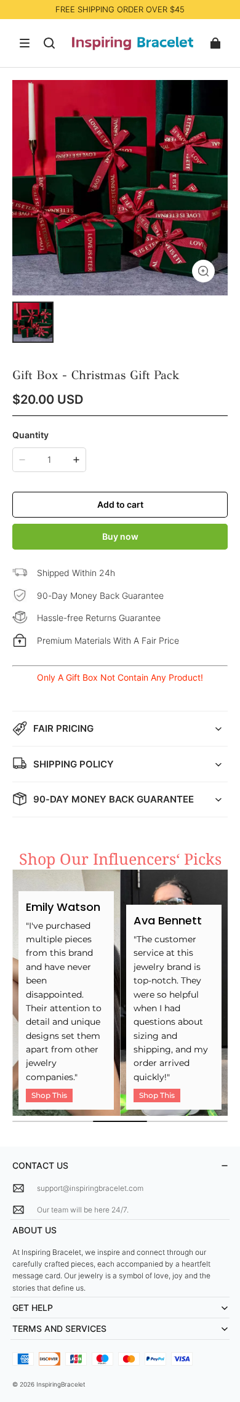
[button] (24, 43)
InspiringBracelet (61, 1384)
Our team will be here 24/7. (83, 1209)
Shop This (49, 1095)
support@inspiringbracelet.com (90, 1188)
